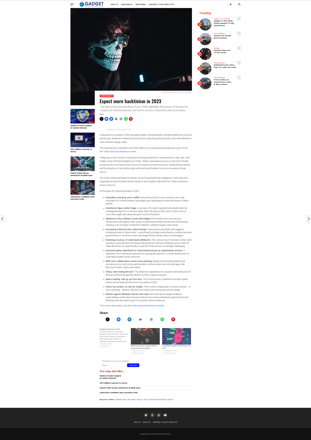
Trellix (140, 399)
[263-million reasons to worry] (82, 146)
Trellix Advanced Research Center (119, 151)
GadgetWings (140, 4)
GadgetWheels (127, 4)
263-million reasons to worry (81, 150)
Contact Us (147, 422)
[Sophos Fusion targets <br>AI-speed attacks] (82, 123)
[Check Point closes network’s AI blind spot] (82, 170)
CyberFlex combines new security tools (82, 198)
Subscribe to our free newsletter (165, 422)
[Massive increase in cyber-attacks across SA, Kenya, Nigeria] (145, 336)
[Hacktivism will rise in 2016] (115, 338)
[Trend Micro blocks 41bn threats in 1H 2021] (176, 336)
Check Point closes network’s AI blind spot (81, 174)
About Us (114, 4)
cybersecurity (121, 399)
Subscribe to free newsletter (161, 4)
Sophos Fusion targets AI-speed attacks (81, 126)
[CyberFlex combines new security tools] (82, 194)
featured (132, 399)
